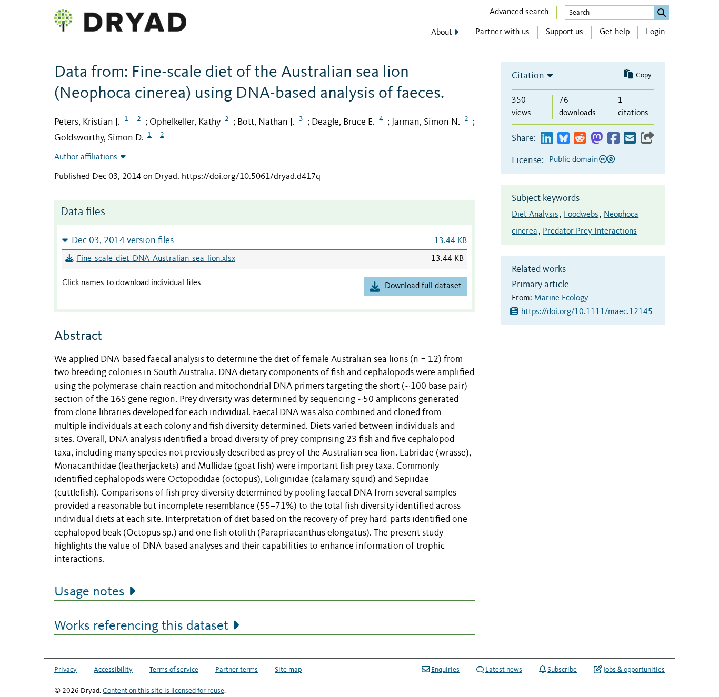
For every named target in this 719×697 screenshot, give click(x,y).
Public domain (573, 160)
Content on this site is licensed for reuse (163, 690)
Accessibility (113, 669)
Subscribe (562, 669)
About (441, 32)
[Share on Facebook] (613, 138)
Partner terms (236, 669)
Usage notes (89, 592)
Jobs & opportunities (634, 669)
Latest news (503, 669)
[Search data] (661, 12)
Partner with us (502, 32)
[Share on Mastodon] (597, 138)
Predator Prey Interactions (590, 231)
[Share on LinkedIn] (547, 138)
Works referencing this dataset (141, 626)
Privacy (65, 669)
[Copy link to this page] (647, 139)
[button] (264, 240)
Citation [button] (528, 75)
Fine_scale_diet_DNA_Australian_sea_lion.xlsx (156, 259)
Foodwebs (581, 214)
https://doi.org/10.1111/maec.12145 (587, 312)
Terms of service (173, 669)
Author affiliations (85, 157)
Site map (288, 669)
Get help (615, 32)
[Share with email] (630, 138)
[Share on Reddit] (580, 138)
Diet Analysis (535, 214)
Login (655, 32)
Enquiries (445, 669)
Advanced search (519, 12)
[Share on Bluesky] (563, 138)
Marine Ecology (561, 298)
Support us (564, 32)
